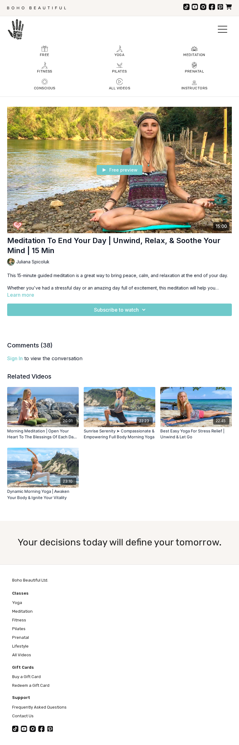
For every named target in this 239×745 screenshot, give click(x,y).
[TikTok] (186, 7)
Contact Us (23, 716)
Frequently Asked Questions (39, 707)
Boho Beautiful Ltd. (30, 580)
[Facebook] (212, 7)
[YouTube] (195, 7)
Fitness (19, 620)
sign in (15, 358)
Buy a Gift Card (26, 676)
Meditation (22, 611)
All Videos (21, 655)
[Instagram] (203, 7)
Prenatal (20, 637)
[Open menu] (222, 29)
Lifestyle (20, 646)
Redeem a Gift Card (30, 685)
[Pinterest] (220, 7)
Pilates (19, 628)
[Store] (229, 7)
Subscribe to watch (116, 310)
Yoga (17, 602)
